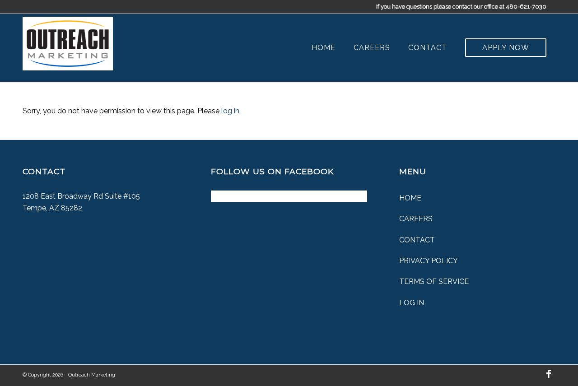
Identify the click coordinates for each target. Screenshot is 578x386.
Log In (411, 302)
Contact (417, 240)
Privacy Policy (428, 260)
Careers (416, 218)
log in (230, 111)
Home (410, 198)
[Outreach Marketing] (68, 41)
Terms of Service (434, 281)
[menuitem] (324, 48)
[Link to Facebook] (548, 374)
